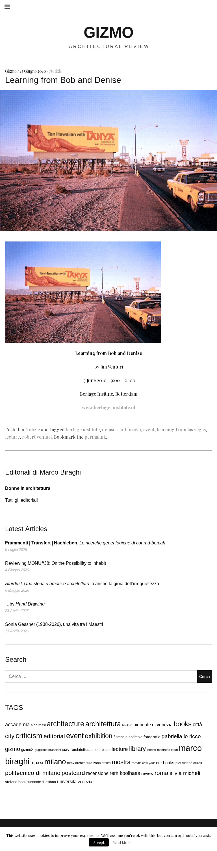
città (197, 724)
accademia (17, 724)
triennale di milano (41, 782)
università (67, 781)
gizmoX (27, 749)
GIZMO (109, 32)
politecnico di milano (32, 773)
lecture (12, 437)
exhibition (98, 736)
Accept (98, 842)
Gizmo (11, 71)
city (9, 736)
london (151, 749)
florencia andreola (128, 737)
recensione (97, 773)
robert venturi (37, 437)
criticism (29, 735)
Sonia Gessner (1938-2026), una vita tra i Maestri (54, 624)
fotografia (152, 737)
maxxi (37, 762)
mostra (121, 762)
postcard (73, 773)
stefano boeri (15, 782)
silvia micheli (185, 773)
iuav (66, 749)
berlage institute (83, 429)
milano (55, 761)
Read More (121, 842)
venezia (85, 781)
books (183, 724)
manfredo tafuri (167, 749)
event (149, 429)
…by (25, 604)
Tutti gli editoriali (21, 500)
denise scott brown (121, 429)
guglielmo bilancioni (48, 749)
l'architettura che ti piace (90, 750)
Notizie (55, 71)
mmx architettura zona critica (89, 763)
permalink (95, 437)
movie (136, 763)
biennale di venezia (153, 724)
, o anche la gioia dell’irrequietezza (82, 583)
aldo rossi (38, 725)
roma (161, 773)
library (137, 749)
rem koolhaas (125, 773)
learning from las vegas (181, 429)
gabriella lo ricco (181, 736)
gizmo (12, 749)
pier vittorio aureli (188, 763)
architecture (65, 724)
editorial (54, 736)
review (147, 773)
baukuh (127, 725)
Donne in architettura (27, 488)
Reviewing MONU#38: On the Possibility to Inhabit (55, 563)
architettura (103, 724)
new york (148, 763)
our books (165, 762)
